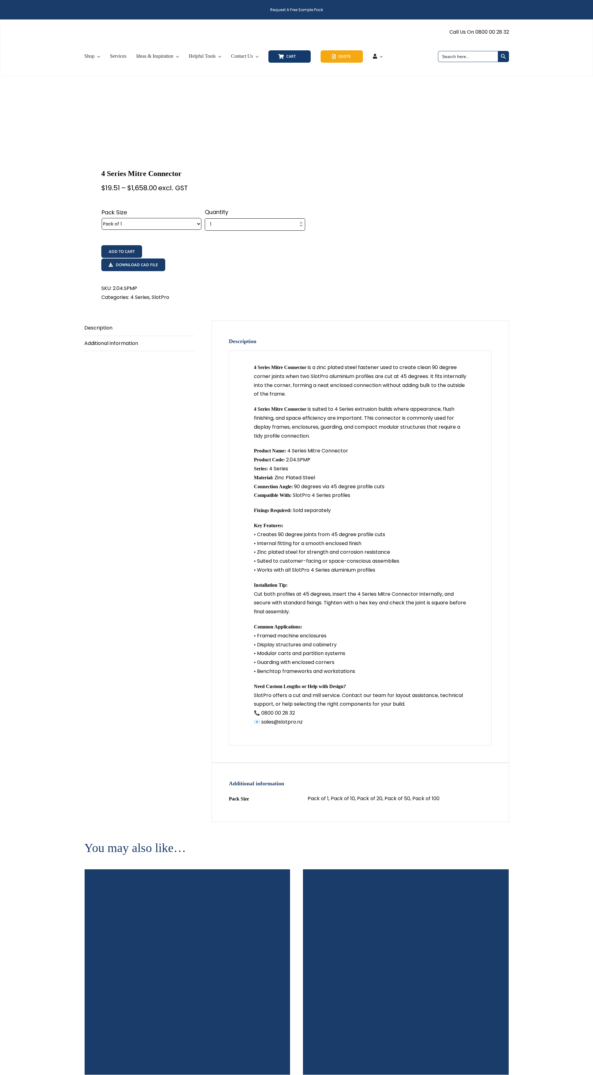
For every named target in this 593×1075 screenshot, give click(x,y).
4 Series (139, 297)
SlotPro (160, 297)
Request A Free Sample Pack (296, 9)
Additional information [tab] (111, 343)
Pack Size (114, 212)
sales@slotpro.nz (282, 721)
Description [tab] (98, 327)
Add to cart (122, 251)
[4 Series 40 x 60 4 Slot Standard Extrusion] (187, 972)
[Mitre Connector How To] (186, 122)
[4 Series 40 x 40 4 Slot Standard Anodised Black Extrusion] (406, 972)
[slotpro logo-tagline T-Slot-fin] (119, 25)
